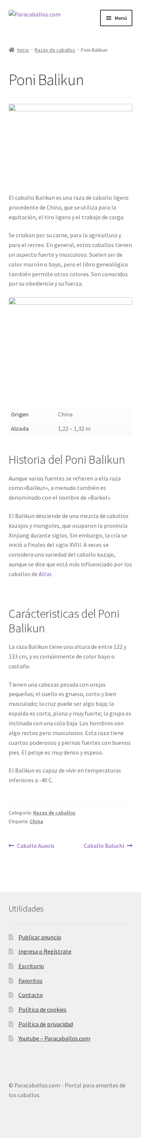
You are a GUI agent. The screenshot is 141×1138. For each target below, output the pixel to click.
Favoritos (30, 980)
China (36, 821)
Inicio (23, 49)
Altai (45, 574)
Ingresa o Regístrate (44, 951)
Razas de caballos (55, 49)
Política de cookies (42, 1009)
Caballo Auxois (36, 845)
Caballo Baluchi (104, 845)
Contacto (30, 995)
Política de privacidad (45, 1024)
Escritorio (31, 966)
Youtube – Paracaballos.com (54, 1038)
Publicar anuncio (39, 937)
